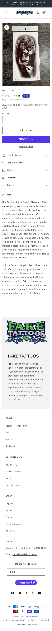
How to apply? (12, 465)
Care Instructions (13, 471)
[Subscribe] (41, 572)
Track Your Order (13, 485)
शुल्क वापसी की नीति (18, 620)
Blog (8, 432)
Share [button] (8, 195)
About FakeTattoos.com (16, 426)
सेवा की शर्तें (45, 620)
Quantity (5, 114)
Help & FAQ (10, 531)
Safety (8, 478)
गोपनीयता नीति (33, 620)
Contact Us (10, 446)
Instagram (10, 439)
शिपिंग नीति (21, 625)
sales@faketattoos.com (24, 554)
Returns (9, 510)
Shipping (5, 100)
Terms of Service (13, 524)
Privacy (9, 517)
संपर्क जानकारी (33, 625)
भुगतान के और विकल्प (26, 146)
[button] (6, 13)
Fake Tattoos (25, 617)
